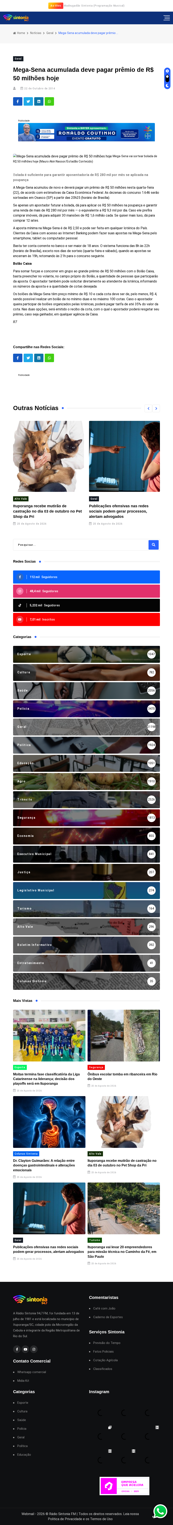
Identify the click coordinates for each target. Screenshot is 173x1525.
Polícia (21, 1428)
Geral (49, 33)
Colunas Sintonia (26, 1153)
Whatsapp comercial (31, 1372)
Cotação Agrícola (105, 1360)
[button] (148, 408)
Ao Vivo (55, 5)
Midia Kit (23, 1380)
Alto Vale (95, 1153)
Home (20, 33)
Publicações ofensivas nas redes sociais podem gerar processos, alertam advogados (43, 511)
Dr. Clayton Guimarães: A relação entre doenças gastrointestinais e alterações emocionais (44, 1165)
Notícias (35, 33)
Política (22, 1446)
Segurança (96, 1067)
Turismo (96, 498)
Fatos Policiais (103, 1351)
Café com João (104, 1308)
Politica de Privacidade (65, 1519)
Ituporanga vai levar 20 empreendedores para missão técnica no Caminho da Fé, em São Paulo (123, 511)
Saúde (21, 1420)
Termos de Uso (101, 1519)
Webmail (28, 1514)
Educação (24, 1454)
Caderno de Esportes (108, 1317)
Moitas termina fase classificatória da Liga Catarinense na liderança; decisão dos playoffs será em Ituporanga (46, 1079)
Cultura (22, 1411)
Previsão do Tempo (106, 1343)
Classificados (102, 1369)
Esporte (20, 1067)
